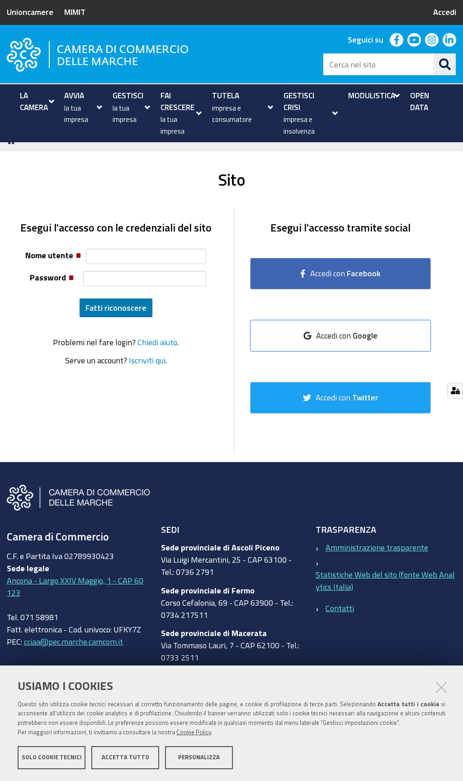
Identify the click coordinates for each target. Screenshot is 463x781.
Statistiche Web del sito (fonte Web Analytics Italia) (385, 580)
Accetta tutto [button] (125, 757)
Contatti (340, 608)
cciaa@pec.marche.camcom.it (73, 641)
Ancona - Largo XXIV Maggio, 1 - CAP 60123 (75, 586)
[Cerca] (445, 64)
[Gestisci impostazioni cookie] (455, 391)
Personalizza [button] (199, 757)
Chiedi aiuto (157, 342)
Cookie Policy (193, 732)
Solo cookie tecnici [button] (52, 757)
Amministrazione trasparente (377, 547)
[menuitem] (36, 101)
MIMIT (74, 12)
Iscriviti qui (147, 360)
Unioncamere (30, 12)
